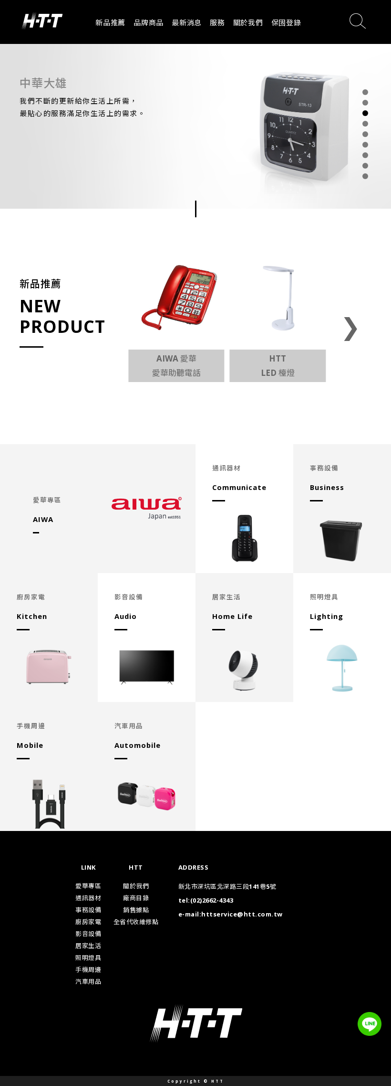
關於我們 (248, 22)
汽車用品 (88, 981)
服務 (217, 22)
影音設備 (88, 933)
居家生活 (88, 945)
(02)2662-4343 (212, 900)
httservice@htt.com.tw (242, 914)
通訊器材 (88, 898)
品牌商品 (149, 22)
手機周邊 (88, 969)
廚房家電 (88, 921)
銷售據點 (136, 909)
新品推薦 (110, 22)
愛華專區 (88, 886)
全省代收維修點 (136, 921)
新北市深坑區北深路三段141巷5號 (227, 886)
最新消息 (187, 22)
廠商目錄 (136, 898)
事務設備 (88, 909)
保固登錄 (286, 22)
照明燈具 (88, 957)
